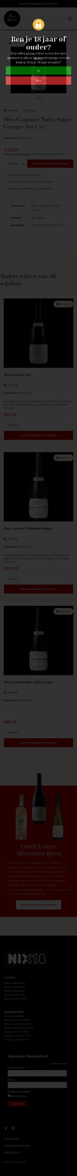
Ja (38, 70)
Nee (38, 81)
